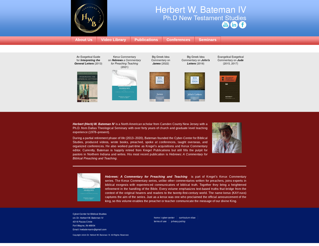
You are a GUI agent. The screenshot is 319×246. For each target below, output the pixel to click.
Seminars (208, 39)
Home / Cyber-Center (164, 217)
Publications (146, 39)
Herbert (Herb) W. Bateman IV (94, 124)
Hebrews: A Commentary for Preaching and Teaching (146, 176)
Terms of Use (160, 221)
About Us (83, 39)
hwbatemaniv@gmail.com (93, 229)
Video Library (113, 39)
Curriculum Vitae (187, 217)
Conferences (178, 39)
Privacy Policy (178, 221)
